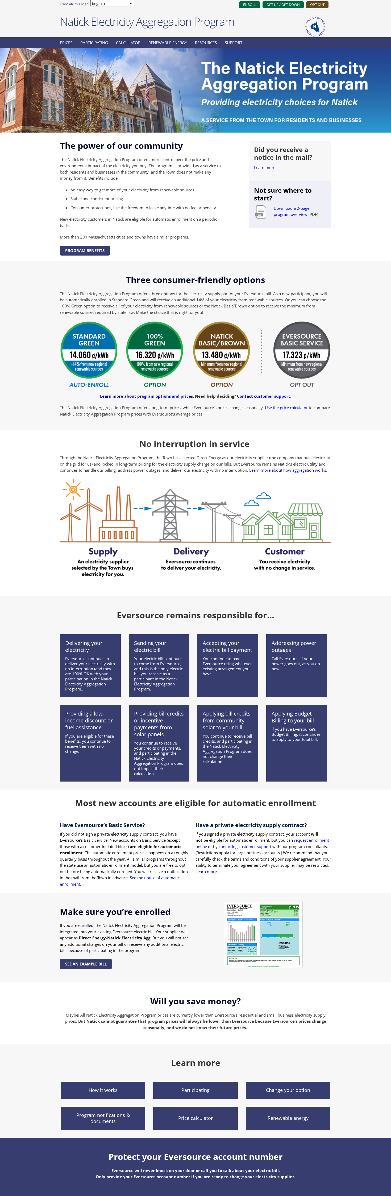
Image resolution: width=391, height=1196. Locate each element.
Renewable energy (167, 42)
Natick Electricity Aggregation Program (147, 21)
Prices (66, 42)
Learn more (264, 167)
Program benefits (85, 250)
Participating (94, 42)
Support (233, 42)
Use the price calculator (286, 407)
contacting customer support (245, 846)
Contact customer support (263, 396)
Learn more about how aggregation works (287, 470)
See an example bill (86, 964)
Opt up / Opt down (283, 4)
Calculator (128, 42)
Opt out (317, 4)
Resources (206, 42)
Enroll (249, 4)
